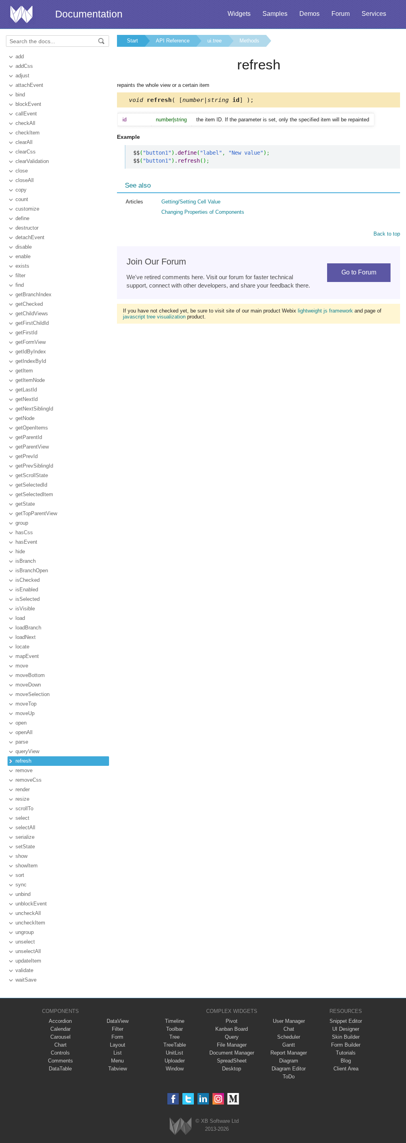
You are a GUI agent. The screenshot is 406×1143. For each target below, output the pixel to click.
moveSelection (32, 694)
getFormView (30, 342)
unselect (25, 942)
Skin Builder (346, 1037)
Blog (346, 1061)
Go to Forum (358, 272)
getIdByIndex (30, 352)
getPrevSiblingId (34, 466)
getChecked (29, 304)
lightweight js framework (325, 311)
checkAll (25, 123)
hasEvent (26, 542)
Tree (174, 1037)
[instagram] (218, 1099)
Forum (340, 13)
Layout (117, 1045)
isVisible (25, 609)
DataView (117, 1021)
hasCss (24, 532)
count (21, 199)
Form (117, 1037)
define (22, 218)
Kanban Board (231, 1029)
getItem (24, 371)
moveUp (24, 713)
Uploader (175, 1061)
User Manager (289, 1021)
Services (374, 13)
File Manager (232, 1045)
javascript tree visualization (154, 317)
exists (22, 266)
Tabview (117, 1069)
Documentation (89, 13)
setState (25, 847)
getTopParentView (36, 513)
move (21, 666)
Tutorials (346, 1053)
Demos (309, 13)
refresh (23, 761)
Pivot (231, 1021)
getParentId (28, 437)
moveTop (25, 704)
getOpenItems (31, 428)
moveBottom (30, 675)
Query (232, 1037)
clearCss (25, 152)
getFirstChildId (32, 323)
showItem (26, 866)
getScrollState (31, 475)
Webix (181, 1126)
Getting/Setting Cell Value (190, 202)
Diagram (288, 1061)
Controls (60, 1053)
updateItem (28, 961)
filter (20, 275)
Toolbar (174, 1029)
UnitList (174, 1053)
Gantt (288, 1045)
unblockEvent (31, 904)
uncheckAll (28, 913)
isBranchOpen (31, 570)
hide (20, 551)
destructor (26, 228)
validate (24, 970)
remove (24, 770)
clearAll (24, 142)
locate (22, 647)
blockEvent (28, 104)
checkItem (27, 133)
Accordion (60, 1021)
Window (175, 1069)
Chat (288, 1029)
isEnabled (26, 590)
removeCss (28, 780)
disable (23, 247)
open (21, 723)
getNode (24, 418)
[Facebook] (173, 1099)
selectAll (25, 827)
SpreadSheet (232, 1061)
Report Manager (288, 1053)
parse (21, 742)
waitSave (25, 980)
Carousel (60, 1037)
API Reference (173, 41)
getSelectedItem (34, 494)
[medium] (233, 1099)
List (117, 1053)
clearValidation (32, 161)
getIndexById (30, 361)
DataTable (60, 1069)
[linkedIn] (203, 1099)
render (22, 789)
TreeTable (174, 1045)
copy (21, 190)
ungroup (24, 932)
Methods (249, 41)
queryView (27, 751)
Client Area (345, 1069)
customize (27, 209)
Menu (117, 1061)
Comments (60, 1061)
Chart (60, 1045)
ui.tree (214, 41)
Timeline (174, 1021)
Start (132, 41)
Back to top (386, 234)
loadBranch (28, 628)
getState (25, 504)
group (21, 523)
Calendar (60, 1029)
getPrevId (26, 456)
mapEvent (27, 656)
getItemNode (30, 380)
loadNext (25, 637)
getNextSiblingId (34, 409)
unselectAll (28, 951)
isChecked (27, 580)
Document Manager (231, 1053)
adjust (22, 76)
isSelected (27, 599)
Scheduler (288, 1037)
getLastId (26, 390)
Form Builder (345, 1045)
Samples (274, 13)
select (22, 818)
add (19, 56)
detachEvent (29, 237)
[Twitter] (188, 1099)
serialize (24, 837)
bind (20, 95)
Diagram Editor (289, 1069)
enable (23, 256)
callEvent (26, 114)
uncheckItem (30, 923)
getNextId (26, 399)
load (20, 618)
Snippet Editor (345, 1021)
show (21, 856)
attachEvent (29, 85)
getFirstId (26, 333)
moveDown (28, 685)
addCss (24, 66)
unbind (23, 894)
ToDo (289, 1077)
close (21, 171)
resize (22, 799)
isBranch (25, 561)
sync (21, 885)
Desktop (231, 1069)
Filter (117, 1029)
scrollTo (24, 808)
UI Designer (345, 1029)
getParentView (32, 447)
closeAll (24, 180)
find (19, 285)
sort (19, 875)
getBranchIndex (33, 294)
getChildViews (31, 313)
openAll (24, 732)
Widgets (239, 13)
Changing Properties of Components (202, 212)
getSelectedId (31, 485)
